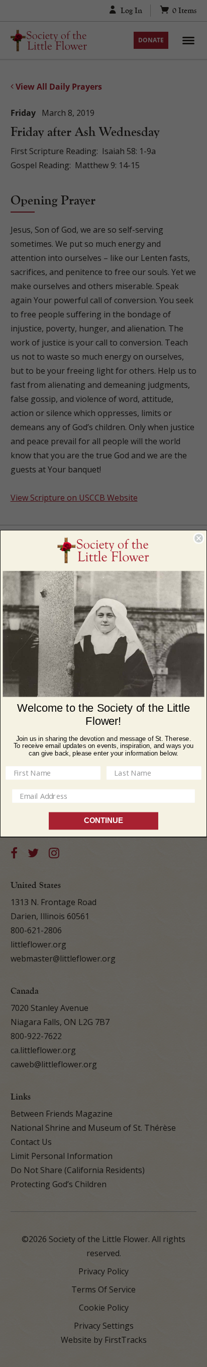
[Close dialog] (198, 537)
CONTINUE (103, 821)
